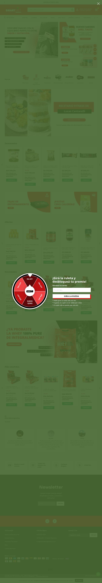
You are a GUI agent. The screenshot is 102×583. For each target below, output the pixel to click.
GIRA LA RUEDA (71, 296)
